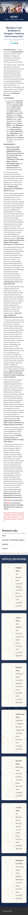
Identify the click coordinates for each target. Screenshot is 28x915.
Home (7, 19)
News (14, 16)
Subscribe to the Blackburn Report (13, 540)
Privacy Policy (7, 911)
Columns (5, 548)
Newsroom (14, 19)
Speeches (5, 544)
